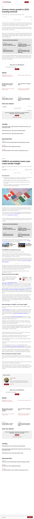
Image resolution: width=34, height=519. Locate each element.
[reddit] (18, 172)
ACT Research (17, 213)
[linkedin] (15, 172)
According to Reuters (6, 309)
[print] (31, 172)
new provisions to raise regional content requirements (15, 346)
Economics (3, 158)
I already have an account (17, 117)
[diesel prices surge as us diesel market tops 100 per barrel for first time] (21, 245)
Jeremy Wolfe (4, 169)
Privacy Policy (4, 517)
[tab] (4, 106)
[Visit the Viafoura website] (30, 110)
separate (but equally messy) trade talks (20, 313)
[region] (17, 108)
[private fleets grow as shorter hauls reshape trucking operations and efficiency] (5, 245)
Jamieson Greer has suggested (16, 316)
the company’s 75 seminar (12, 214)
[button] (2, 2)
